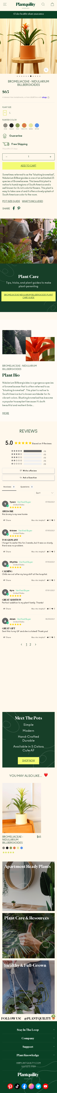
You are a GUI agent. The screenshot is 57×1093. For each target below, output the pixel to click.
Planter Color (9, 120)
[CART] (51, 4)
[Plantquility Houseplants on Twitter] (38, 1086)
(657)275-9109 (28, 1067)
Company (28, 1038)
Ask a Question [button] (30, 478)
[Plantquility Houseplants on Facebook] (24, 1086)
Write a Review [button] (30, 471)
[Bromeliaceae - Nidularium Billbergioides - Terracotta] (14, 848)
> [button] (35, 644)
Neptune (37, 125)
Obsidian (11, 125)
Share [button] (8, 520)
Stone (5, 125)
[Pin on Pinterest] (18, 208)
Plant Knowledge (28, 1055)
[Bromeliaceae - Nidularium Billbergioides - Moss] (11, 848)
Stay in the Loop (28, 1029)
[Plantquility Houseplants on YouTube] (45, 1086)
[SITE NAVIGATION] (5, 4)
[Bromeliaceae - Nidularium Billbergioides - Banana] (18, 848)
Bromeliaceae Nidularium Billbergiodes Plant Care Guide (28, 296)
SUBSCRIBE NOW (32, 16)
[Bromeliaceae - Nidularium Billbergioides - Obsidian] (7, 848)
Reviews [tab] (7, 486)
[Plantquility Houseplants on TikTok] (17, 1086)
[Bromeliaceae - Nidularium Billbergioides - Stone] (3, 848)
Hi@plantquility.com (28, 1063)
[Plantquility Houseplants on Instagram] (31, 1086)
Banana (30, 125)
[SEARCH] (43, 4)
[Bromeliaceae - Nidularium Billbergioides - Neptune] (21, 848)
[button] (48, 520)
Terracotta (24, 125)
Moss (17, 125)
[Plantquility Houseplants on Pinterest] (10, 1086)
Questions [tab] (24, 486)
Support (28, 1046)
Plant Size (6, 107)
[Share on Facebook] (14, 208)
